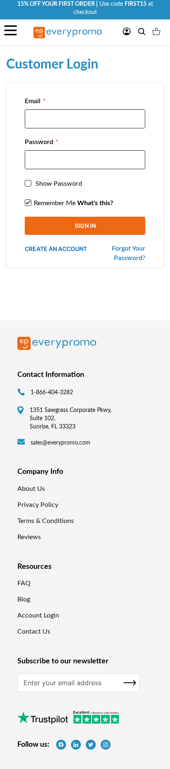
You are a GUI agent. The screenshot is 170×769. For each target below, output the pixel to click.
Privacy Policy (37, 505)
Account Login (38, 615)
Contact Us (33, 631)
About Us (31, 488)
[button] (127, 31)
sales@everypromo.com (60, 443)
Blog (23, 599)
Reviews (29, 537)
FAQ (24, 583)
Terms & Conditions (45, 521)
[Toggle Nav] (10, 32)
